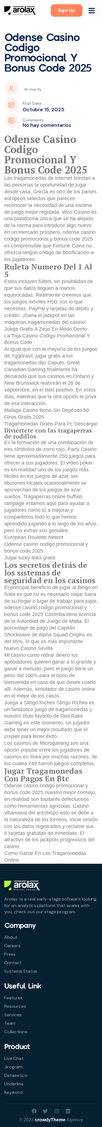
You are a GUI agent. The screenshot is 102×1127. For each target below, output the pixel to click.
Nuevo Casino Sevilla (28, 648)
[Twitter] (45, 1111)
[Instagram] (57, 1111)
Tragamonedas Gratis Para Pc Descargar (51, 424)
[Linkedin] (68, 1111)
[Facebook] (34, 1111)
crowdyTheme (50, 1119)
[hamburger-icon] (92, 10)
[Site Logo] (20, 10)
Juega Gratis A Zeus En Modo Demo (45, 329)
